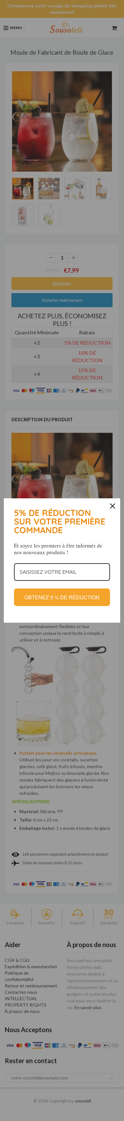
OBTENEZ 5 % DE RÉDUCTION (62, 597)
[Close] (112, 506)
